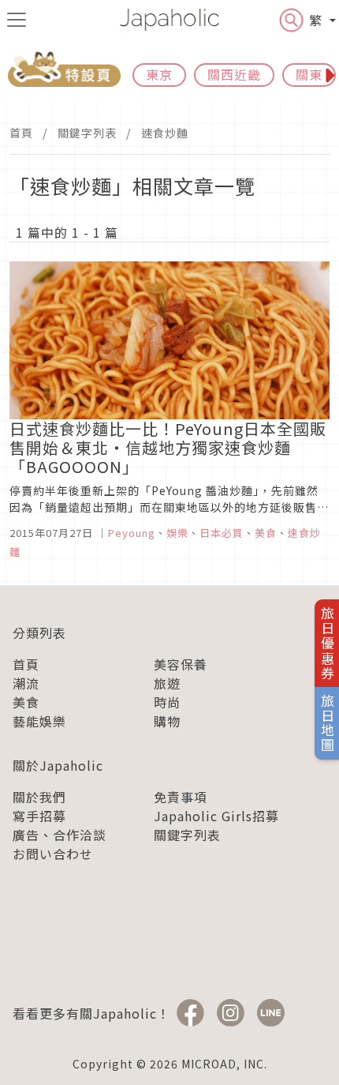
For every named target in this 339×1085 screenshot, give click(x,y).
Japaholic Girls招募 (216, 815)
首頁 (21, 133)
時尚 (167, 702)
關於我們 (39, 796)
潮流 (26, 683)
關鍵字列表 (87, 133)
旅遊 (167, 683)
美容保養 (180, 664)
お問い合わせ (53, 853)
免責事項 (180, 796)
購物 (167, 720)
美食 (26, 702)
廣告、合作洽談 (59, 834)
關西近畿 (234, 74)
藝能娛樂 (39, 720)
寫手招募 (39, 815)
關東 (309, 74)
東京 (159, 74)
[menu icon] (16, 19)
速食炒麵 (164, 133)
